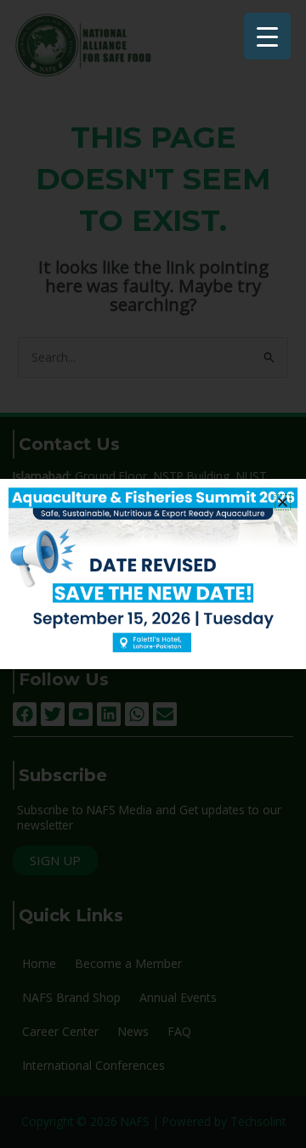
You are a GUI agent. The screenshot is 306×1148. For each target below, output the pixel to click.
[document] (153, 574)
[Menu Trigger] (267, 36)
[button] (282, 502)
